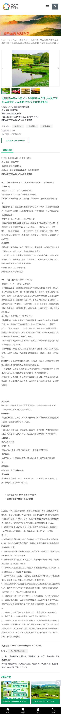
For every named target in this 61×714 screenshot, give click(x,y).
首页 (3, 40)
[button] (58, 68)
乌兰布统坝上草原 (18, 651)
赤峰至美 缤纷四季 (17, 33)
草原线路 (24, 40)
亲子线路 (46, 126)
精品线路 (12, 40)
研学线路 (32, 126)
